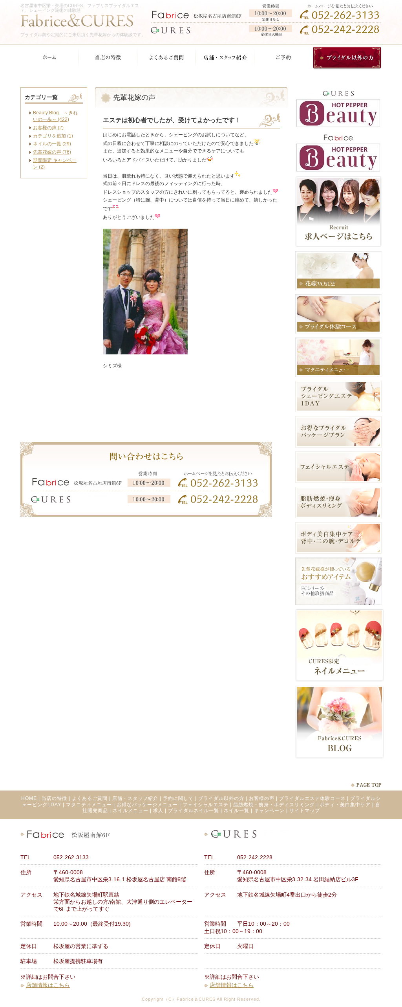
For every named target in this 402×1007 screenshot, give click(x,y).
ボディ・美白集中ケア (345, 804)
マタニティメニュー (89, 804)
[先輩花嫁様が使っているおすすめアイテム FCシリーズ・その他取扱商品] (338, 603)
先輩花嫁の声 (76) (52, 152)
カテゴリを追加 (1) (53, 136)
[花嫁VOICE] (338, 289)
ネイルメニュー (130, 810)
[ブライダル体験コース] (338, 332)
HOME (29, 798)
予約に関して (178, 798)
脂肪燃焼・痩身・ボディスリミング (274, 804)
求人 (158, 810)
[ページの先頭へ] (366, 785)
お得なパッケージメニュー (147, 804)
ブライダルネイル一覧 (193, 810)
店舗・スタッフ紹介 (135, 798)
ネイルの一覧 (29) (52, 144)
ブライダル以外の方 (221, 798)
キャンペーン (269, 810)
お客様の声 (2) (48, 127)
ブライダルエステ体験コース (312, 798)
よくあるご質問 (90, 798)
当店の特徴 (54, 798)
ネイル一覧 (236, 810)
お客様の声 (261, 798)
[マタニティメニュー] (338, 375)
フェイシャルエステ (205, 804)
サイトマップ (304, 810)
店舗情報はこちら (48, 985)
